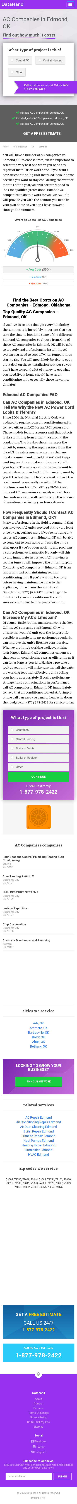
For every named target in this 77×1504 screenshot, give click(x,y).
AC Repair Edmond (38, 1117)
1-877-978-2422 (34, 89)
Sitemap (38, 1426)
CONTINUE (38, 776)
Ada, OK (38, 1023)
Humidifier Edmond (38, 1150)
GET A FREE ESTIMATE (42, 133)
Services (38, 1408)
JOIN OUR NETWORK (39, 1081)
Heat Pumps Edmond (38, 1140)
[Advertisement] (38, 978)
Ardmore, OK (38, 1028)
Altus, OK (38, 1042)
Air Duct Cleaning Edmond (38, 1127)
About (38, 1399)
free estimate (45, 1314)
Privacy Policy (38, 1417)
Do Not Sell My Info (38, 1422)
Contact (38, 1403)
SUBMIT (63, 1476)
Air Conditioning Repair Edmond (38, 1122)
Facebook (40, 1441)
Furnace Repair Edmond (38, 1136)
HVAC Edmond (38, 1154)
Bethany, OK (38, 1046)
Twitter (40, 1446)
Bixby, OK (38, 1037)
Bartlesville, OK (38, 1032)
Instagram (39, 1452)
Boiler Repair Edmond (38, 1131)
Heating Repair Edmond (38, 1145)
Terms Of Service (38, 1412)
